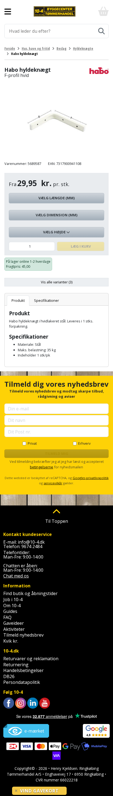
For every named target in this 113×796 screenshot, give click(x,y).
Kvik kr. (10, 641)
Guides (10, 611)
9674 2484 (31, 546)
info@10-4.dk (31, 542)
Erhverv (84, 443)
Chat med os (16, 576)
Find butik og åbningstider (30, 593)
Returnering (16, 665)
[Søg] (101, 31)
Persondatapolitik (21, 682)
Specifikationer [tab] (46, 300)
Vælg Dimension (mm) (56, 214)
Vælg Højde (54, 232)
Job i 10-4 (12, 599)
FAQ (7, 617)
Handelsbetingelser (23, 670)
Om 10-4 (12, 605)
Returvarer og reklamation (30, 659)
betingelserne (41, 467)
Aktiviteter (14, 629)
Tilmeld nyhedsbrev (23, 635)
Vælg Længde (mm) (56, 197)
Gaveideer (13, 623)
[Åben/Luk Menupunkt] (7, 11)
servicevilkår (53, 483)
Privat (32, 443)
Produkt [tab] (18, 300)
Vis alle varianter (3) (56, 282)
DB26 (9, 676)
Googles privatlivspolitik (91, 478)
